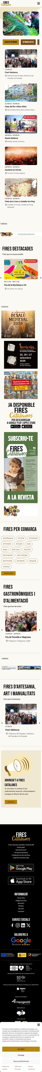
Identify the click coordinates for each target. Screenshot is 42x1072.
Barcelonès (21, 561)
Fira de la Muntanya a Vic (15, 285)
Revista (21, 906)
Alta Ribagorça (8, 538)
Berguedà (32, 561)
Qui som (21, 909)
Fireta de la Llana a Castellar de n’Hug (20, 201)
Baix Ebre (27, 549)
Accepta (21, 1049)
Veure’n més (8, 573)
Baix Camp (15, 549)
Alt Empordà (33, 538)
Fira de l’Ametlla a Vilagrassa (18, 637)
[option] (21, 274)
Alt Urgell (19, 544)
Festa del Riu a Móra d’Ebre (15, 107)
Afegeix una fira (21, 901)
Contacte (21, 911)
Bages (5, 549)
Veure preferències (21, 1061)
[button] (39, 1025)
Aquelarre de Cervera (13, 170)
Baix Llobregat (22, 555)
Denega (21, 1055)
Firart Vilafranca (11, 72)
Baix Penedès (7, 561)
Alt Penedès (7, 544)
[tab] (11, 42)
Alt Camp (21, 538)
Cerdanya (6, 567)
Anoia (29, 544)
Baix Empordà (8, 555)
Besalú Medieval (11, 138)
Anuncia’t (10, 802)
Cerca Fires (21, 898)
